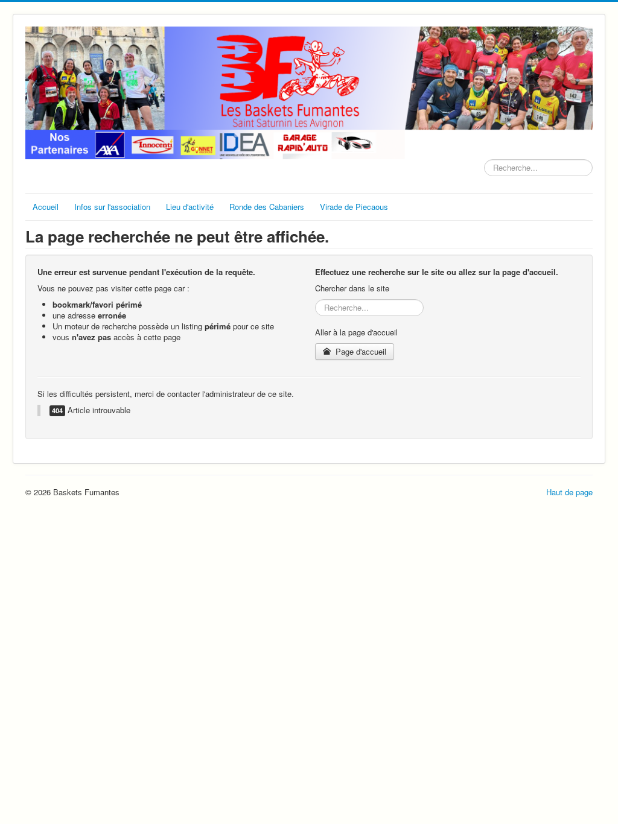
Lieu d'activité (190, 206)
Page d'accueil (359, 351)
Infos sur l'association (112, 206)
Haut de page (569, 492)
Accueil (46, 206)
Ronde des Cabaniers (266, 206)
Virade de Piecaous (354, 206)
